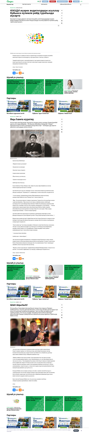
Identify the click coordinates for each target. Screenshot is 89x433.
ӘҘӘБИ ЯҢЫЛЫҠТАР (62, 1)
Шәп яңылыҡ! (44, 4)
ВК (70, 1)
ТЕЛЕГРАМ (76, 1)
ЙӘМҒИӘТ (52, 1)
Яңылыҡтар (10, 4)
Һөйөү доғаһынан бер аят (65, 4)
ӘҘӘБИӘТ (45, 1)
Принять (76, 430)
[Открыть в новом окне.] (15, 73)
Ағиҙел (10, 1)
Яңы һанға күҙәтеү (26, 4)
